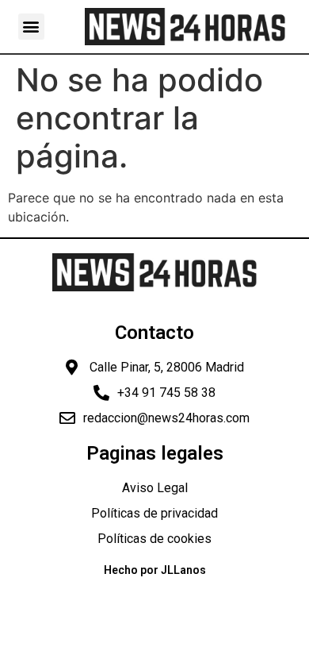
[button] (31, 26)
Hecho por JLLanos (155, 570)
